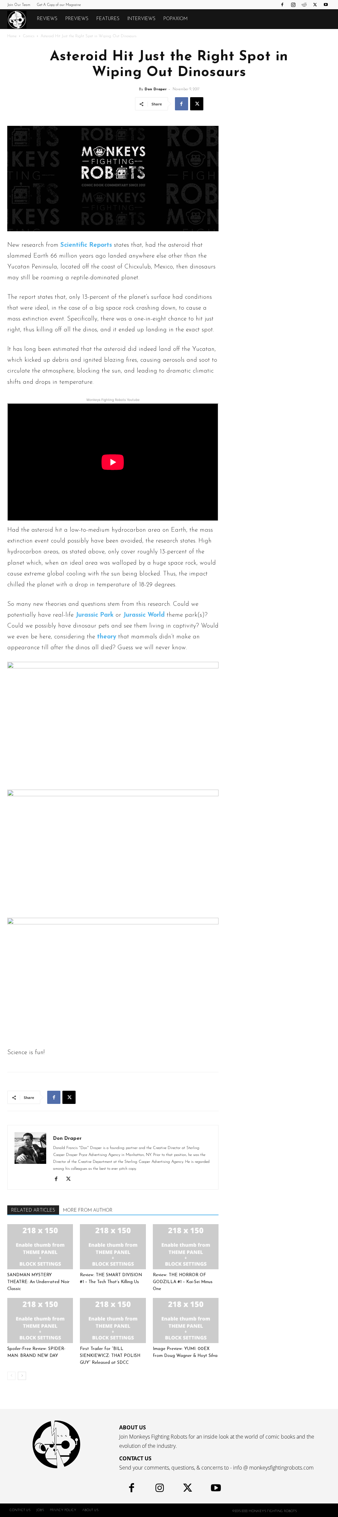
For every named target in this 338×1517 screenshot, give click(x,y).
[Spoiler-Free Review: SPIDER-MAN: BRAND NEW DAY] (40, 1320)
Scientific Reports (86, 245)
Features (107, 18)
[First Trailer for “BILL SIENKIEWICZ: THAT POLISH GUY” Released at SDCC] (113, 1320)
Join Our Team (18, 5)
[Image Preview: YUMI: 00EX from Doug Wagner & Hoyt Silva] (186, 1320)
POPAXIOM (175, 18)
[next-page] (22, 1376)
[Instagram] (293, 4)
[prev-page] (11, 1376)
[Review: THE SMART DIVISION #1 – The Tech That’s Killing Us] (113, 1246)
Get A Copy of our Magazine (59, 5)
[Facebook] (282, 4)
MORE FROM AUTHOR (88, 1210)
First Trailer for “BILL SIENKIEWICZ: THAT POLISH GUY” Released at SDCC (110, 1356)
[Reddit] (304, 4)
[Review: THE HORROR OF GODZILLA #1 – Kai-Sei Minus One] (186, 1246)
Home (12, 36)
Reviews (47, 18)
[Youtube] (326, 4)
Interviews (141, 18)
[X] (315, 4)
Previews (76, 18)
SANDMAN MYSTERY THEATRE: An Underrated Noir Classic (38, 1282)
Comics (28, 36)
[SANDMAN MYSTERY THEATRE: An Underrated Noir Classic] (40, 1246)
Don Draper (156, 89)
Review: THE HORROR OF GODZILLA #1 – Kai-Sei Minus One (183, 1282)
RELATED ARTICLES (33, 1210)
